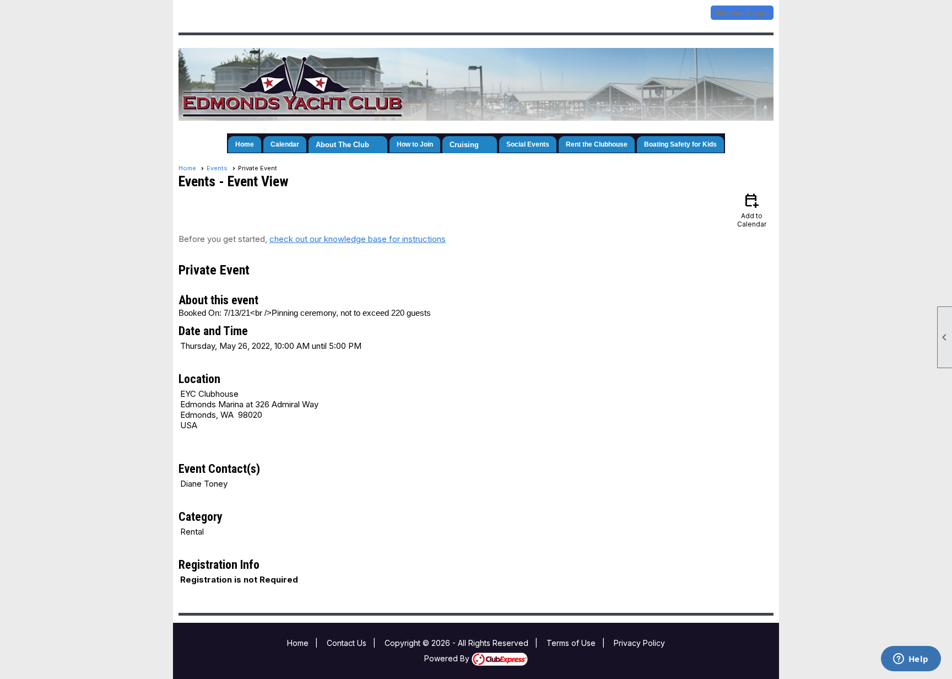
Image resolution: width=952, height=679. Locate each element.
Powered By (448, 658)
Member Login (742, 12)
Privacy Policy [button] (639, 643)
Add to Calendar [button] (751, 209)
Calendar (285, 144)
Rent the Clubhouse (597, 144)
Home (244, 144)
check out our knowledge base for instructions (357, 239)
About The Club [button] (342, 145)
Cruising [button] (464, 145)
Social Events (527, 144)
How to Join (415, 144)
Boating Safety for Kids (680, 144)
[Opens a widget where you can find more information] (910, 659)
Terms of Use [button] (571, 643)
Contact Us (346, 643)
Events (217, 168)
